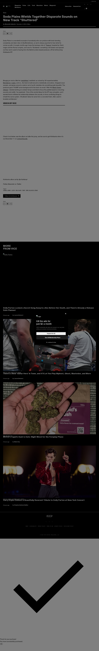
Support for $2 (51, 333)
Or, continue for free (51, 342)
